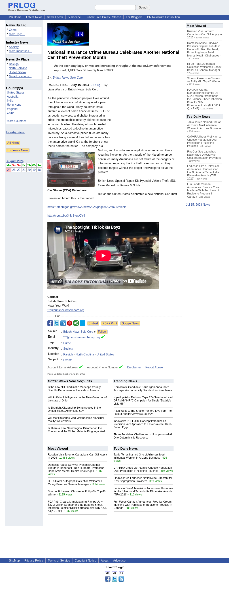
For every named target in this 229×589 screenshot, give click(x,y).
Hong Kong (14, 104)
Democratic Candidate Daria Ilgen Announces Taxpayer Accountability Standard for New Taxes (143, 389)
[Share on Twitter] (56, 323)
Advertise (119, 560)
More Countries (17, 121)
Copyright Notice (85, 560)
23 (13, 169)
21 (23, 169)
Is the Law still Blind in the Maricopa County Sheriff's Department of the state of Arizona (74, 389)
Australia (12, 96)
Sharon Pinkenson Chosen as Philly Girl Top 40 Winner (204, 80)
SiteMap (14, 560)
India (10, 100)
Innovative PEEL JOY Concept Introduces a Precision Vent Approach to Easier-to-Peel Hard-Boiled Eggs (143, 424)
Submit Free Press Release (103, 17)
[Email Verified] (103, 337)
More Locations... (20, 76)
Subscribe (74, 17)
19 (34, 169)
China (10, 113)
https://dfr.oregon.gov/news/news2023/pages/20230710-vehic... (88, 207)
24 (8, 169)
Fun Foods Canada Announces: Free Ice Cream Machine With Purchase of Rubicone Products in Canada (143, 505)
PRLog (95, 85)
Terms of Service (59, 560)
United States (17, 72)
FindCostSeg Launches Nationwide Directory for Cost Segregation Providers (143, 479)
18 (39, 169)
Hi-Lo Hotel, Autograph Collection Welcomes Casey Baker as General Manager (75, 483)
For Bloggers (134, 17)
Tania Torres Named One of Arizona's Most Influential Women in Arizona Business (139, 456)
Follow (102, 331)
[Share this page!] (114, 580)
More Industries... (20, 51)
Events (67, 360)
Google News (130, 323)
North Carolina (18, 68)
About (104, 560)
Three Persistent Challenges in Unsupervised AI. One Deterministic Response (143, 436)
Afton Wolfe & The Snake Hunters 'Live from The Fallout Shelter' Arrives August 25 (143, 412)
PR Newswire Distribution (163, 17)
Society (14, 47)
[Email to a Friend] (82, 323)
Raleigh (14, 64)
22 (18, 169)
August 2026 (14, 161)
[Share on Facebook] (50, 323)
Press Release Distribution (26, 10)
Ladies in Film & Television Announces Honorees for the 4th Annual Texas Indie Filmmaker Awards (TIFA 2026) (143, 491)
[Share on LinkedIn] (63, 323)
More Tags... (17, 34)
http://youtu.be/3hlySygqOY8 (66, 215)
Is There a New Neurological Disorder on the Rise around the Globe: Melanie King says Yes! (76, 430)
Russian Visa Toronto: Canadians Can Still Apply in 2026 (204, 34)
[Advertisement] (148, 116)
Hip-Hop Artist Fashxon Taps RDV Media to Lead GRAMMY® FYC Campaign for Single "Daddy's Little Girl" (143, 400)
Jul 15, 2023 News (198, 204)
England (12, 109)
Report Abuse (154, 367)
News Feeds (55, 17)
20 (29, 169)
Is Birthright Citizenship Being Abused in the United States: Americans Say (74, 409)
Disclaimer (134, 367)
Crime (13, 29)
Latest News (34, 17)
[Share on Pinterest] (69, 323)
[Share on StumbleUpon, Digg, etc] (76, 323)
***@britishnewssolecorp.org (65, 310)
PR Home (15, 17)
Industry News (15, 132)
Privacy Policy (33, 560)
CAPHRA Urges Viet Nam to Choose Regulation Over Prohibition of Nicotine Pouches (143, 469)
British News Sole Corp (68, 77)
